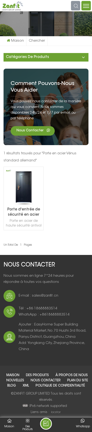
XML (26, 385)
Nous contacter (30, 130)
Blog (12, 385)
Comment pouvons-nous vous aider (42, 87)
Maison (17, 41)
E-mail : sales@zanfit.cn (38, 296)
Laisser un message (46, 424)
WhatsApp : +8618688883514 (44, 314)
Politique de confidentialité (60, 385)
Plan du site (77, 380)
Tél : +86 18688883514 (38, 308)
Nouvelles (15, 380)
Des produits (38, 375)
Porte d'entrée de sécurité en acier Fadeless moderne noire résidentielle (24, 213)
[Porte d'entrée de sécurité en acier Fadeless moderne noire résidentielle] (24, 204)
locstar (56, 412)
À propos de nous (71, 375)
